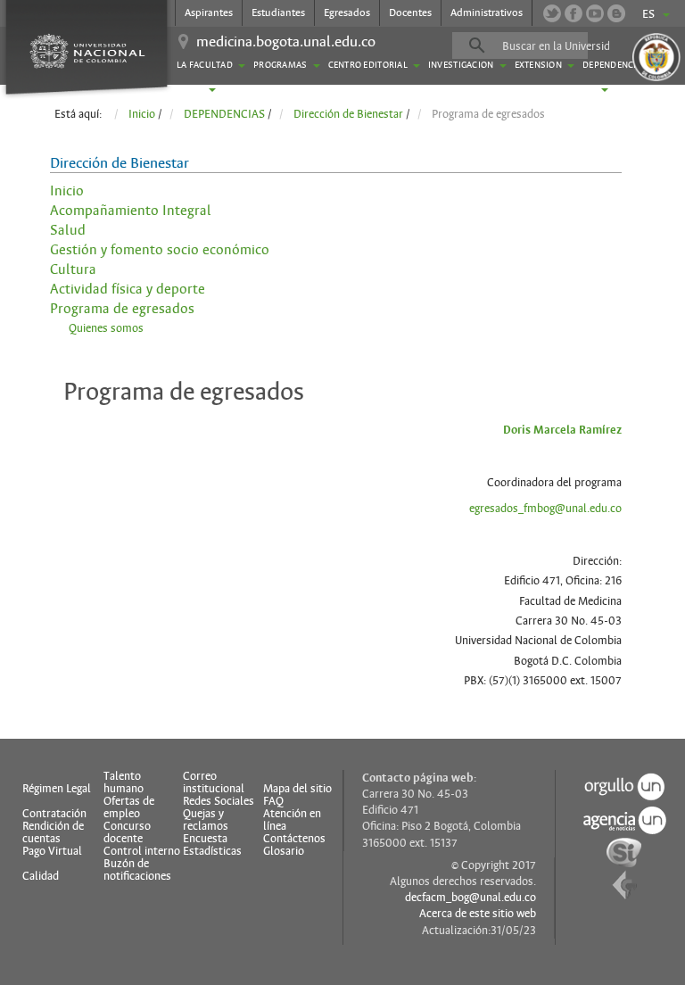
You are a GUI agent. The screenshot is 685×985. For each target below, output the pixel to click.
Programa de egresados (122, 308)
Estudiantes (278, 12)
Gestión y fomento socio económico (159, 250)
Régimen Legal (56, 788)
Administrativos (486, 12)
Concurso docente (127, 832)
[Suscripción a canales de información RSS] (616, 13)
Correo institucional (213, 782)
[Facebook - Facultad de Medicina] (573, 13)
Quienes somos (106, 328)
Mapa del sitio (297, 788)
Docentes (410, 12)
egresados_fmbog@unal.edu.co (545, 508)
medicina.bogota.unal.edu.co (286, 42)
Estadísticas (212, 851)
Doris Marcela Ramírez (562, 430)
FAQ (273, 801)
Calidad (40, 876)
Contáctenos (294, 838)
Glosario (283, 851)
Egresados (347, 12)
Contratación (54, 813)
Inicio (67, 191)
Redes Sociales (218, 801)
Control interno (141, 851)
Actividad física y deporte (127, 289)
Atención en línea (292, 819)
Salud (68, 230)
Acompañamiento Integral (130, 210)
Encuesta (205, 838)
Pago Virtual (52, 851)
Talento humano (123, 782)
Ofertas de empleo (128, 807)
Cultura (73, 269)
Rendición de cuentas (53, 832)
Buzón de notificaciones (137, 869)
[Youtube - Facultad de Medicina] (595, 13)
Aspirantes (209, 12)
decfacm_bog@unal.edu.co (470, 897)
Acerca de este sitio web (477, 913)
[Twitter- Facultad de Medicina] (552, 13)
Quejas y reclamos (205, 819)
